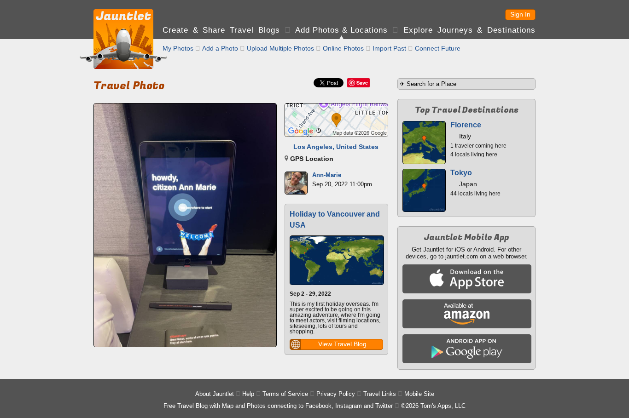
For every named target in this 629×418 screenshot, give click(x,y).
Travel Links (379, 393)
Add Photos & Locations (341, 30)
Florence (465, 125)
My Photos (178, 48)
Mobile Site (419, 393)
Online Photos (343, 48)
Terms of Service (285, 393)
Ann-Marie (326, 175)
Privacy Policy (335, 393)
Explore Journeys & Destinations (469, 30)
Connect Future (437, 48)
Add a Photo (220, 48)
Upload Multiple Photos (280, 48)
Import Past (389, 48)
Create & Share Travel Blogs (221, 30)
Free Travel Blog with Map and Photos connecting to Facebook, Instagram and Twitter (278, 405)
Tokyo (461, 173)
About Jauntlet (214, 393)
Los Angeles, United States (336, 146)
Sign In (520, 14)
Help (248, 393)
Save (362, 82)
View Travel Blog (342, 344)
